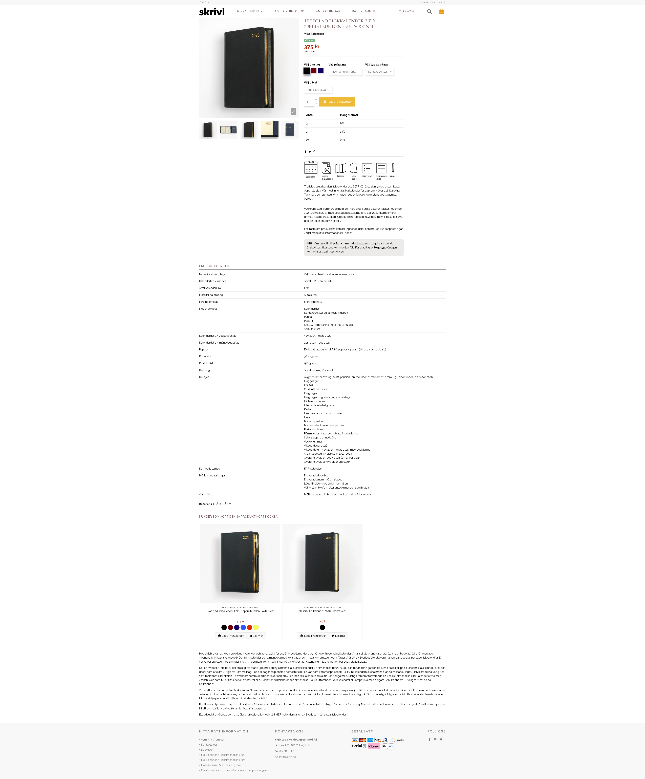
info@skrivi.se (335, 251)
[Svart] (224, 627)
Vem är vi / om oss (213, 739)
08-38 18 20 (204, 2)
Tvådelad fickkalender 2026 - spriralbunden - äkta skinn (240, 611)
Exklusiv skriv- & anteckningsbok (221, 765)
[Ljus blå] (243, 627)
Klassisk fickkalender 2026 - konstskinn (322, 611)
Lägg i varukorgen (340, 101)
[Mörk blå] (237, 627)
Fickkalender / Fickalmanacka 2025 (223, 754)
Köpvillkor (207, 749)
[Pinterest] (314, 151)
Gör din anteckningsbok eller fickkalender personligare (234, 770)
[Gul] (256, 627)
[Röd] (249, 627)
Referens (205, 504)
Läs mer (257, 635)
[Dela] (305, 151)
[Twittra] (310, 151)
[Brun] (230, 627)
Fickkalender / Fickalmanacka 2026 (223, 760)
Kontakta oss (209, 744)
